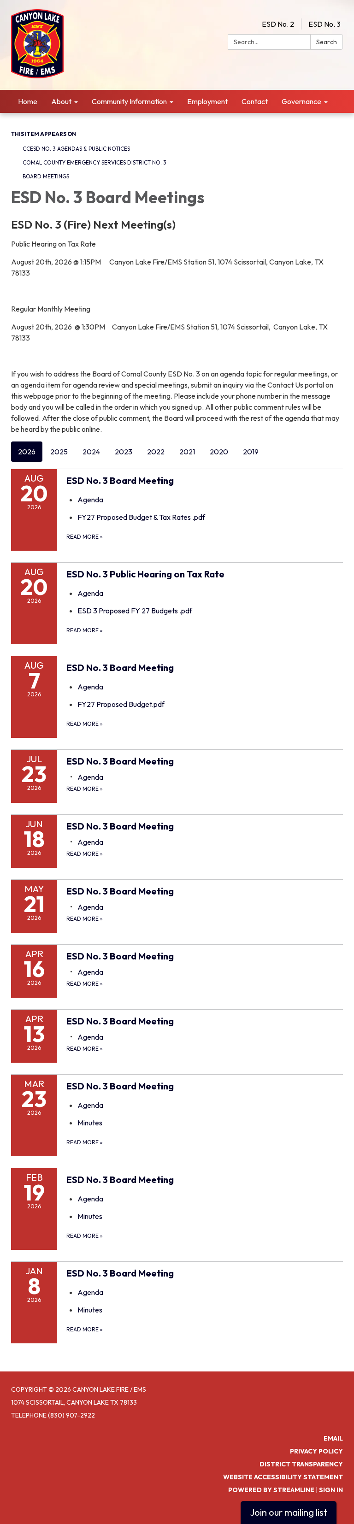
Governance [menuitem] (301, 101)
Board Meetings (46, 176)
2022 (156, 451)
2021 (187, 451)
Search (326, 42)
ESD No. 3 (324, 24)
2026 (26, 451)
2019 (251, 451)
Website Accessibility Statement (283, 1477)
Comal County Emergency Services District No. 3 (94, 162)
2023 (123, 451)
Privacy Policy (316, 1451)
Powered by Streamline (271, 1490)
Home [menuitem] (27, 101)
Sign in (331, 1490)
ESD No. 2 (278, 24)
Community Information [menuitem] (129, 101)
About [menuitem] (61, 101)
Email (333, 1438)
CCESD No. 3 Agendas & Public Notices (76, 148)
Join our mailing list (288, 1512)
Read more (84, 536)
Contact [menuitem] (255, 101)
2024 (91, 451)
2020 (219, 451)
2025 (59, 451)
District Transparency (301, 1464)
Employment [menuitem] (207, 101)
